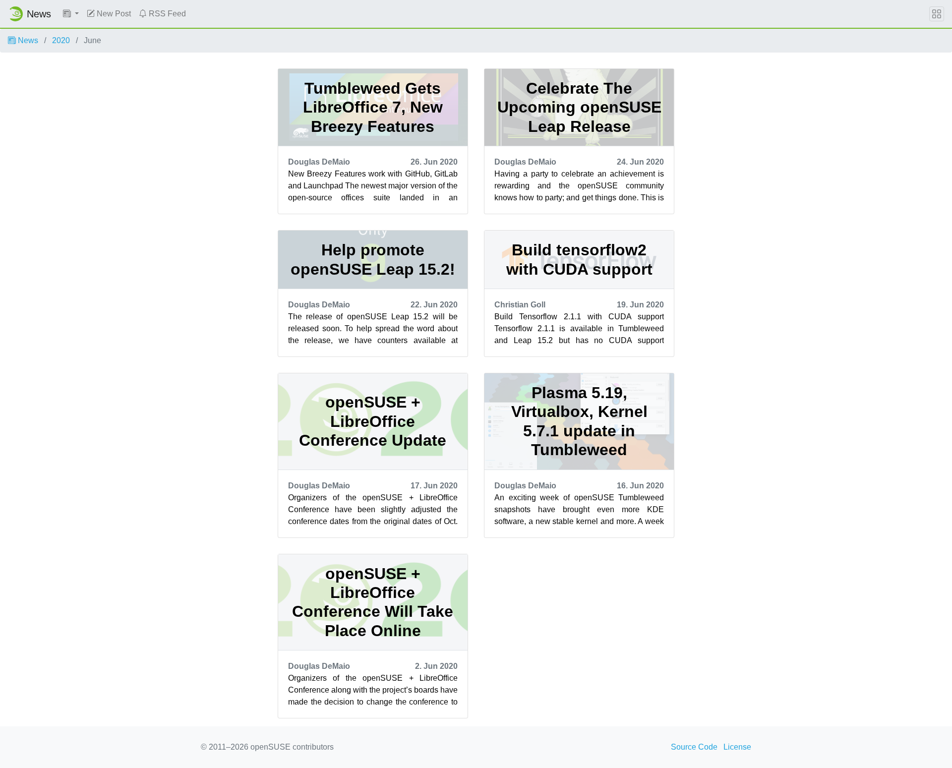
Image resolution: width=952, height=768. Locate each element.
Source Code (694, 747)
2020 (61, 40)
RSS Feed (166, 13)
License (737, 747)
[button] (71, 14)
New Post (113, 13)
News (27, 40)
